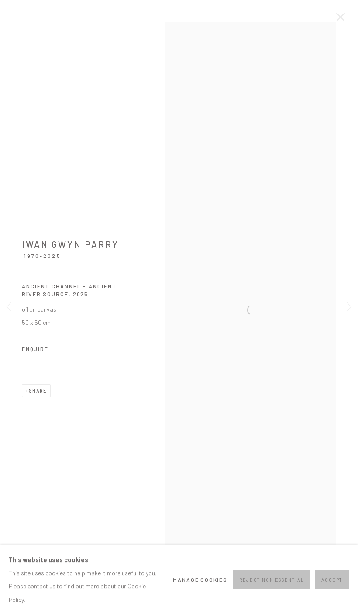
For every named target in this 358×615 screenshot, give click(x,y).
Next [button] (349, 307)
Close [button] (338, 19)
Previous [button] (8, 307)
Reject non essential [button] (271, 580)
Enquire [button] (35, 349)
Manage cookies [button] (200, 580)
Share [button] (38, 390)
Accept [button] (332, 580)
